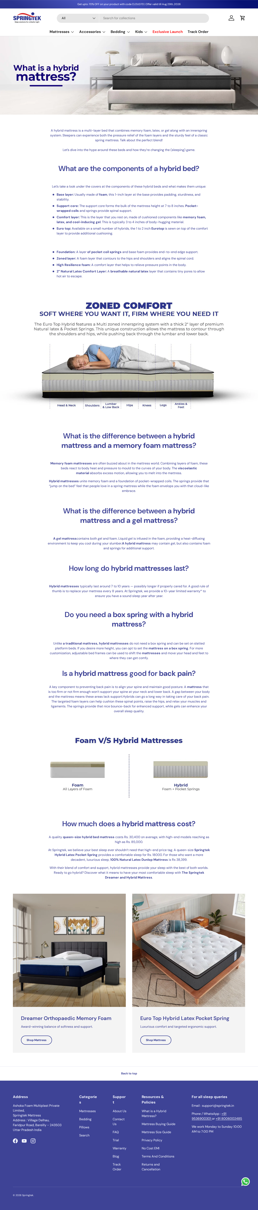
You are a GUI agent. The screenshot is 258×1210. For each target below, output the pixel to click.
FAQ (116, 1132)
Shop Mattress (36, 1040)
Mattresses (59, 31)
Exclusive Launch (168, 31)
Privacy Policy (152, 1140)
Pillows (84, 1127)
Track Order (198, 31)
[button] (242, 18)
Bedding (118, 31)
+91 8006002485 (229, 1118)
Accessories (90, 31)
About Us (119, 1111)
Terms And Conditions (158, 1156)
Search (84, 1135)
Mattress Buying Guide (158, 1124)
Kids (139, 31)
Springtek (27, 1195)
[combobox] (133, 18)
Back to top (129, 1073)
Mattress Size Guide (156, 1132)
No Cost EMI (150, 1148)
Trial (116, 1140)
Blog (116, 1156)
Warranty (119, 1148)
